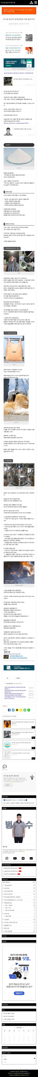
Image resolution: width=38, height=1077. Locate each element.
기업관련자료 (19, 885)
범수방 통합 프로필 (9, 1013)
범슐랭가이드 (19, 925)
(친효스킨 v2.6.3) (25, 1075)
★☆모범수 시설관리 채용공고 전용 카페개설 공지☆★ (19, 803)
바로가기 (17, 11)
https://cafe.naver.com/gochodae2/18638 (16, 123)
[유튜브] (15, 858)
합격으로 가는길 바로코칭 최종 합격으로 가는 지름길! (13, 35)
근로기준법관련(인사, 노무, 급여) (19, 900)
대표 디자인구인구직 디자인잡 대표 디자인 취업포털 (13, 48)
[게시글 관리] (12, 678)
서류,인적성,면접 (20, 910)
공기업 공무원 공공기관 (19, 922)
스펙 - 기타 (20, 907)
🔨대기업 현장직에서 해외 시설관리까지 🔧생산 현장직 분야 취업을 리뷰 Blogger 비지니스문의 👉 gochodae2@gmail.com (15, 780)
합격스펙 (19, 928)
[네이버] (25, 710)
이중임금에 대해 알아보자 (12, 868)
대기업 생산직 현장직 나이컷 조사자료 (13, 695)
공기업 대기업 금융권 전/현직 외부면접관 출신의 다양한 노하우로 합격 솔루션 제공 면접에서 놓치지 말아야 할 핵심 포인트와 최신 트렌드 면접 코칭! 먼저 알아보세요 (13, 39)
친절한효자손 (17, 1075)
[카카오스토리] (21, 710)
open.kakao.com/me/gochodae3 (18, 658)
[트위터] (13, 710)
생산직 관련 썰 (19, 894)
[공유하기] (10, 678)
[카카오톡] (17, 710)
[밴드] (28, 710)
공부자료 (19, 913)
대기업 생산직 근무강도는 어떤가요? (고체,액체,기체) (19, 73)
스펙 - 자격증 (20, 905)
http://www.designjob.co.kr (12, 45)
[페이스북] (9, 710)
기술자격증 (20, 916)
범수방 (17, 1071)
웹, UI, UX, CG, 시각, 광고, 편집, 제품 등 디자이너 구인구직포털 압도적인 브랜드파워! (13, 51)
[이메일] (31, 858)
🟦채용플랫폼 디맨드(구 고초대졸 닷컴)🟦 (15, 800)
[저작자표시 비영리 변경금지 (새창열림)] (24, 678)
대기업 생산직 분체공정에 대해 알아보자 (19, 19)
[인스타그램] (7, 858)
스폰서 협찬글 (19, 931)
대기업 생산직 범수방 (8, 2)
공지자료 (19, 888)
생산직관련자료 (14, 23)
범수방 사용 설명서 (9, 1016)
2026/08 (19, 1027)
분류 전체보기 (19, 882)
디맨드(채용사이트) (9, 1019)
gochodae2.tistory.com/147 (13, 654)
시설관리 (19, 919)
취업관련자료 (19, 903)
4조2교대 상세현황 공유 (12, 874)
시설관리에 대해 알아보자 (12, 871)
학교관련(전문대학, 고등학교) (19, 897)
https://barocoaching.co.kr (12, 32)
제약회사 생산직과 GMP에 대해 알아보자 (14, 693)
